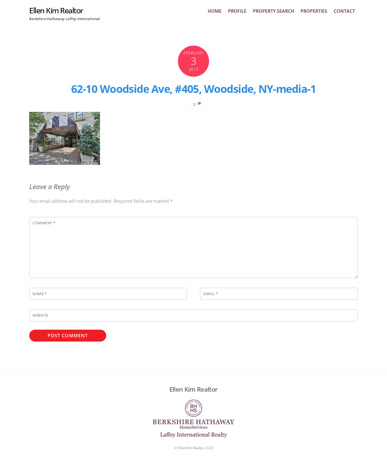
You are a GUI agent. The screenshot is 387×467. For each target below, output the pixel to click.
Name (40, 293)
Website (40, 315)
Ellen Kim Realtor (191, 447)
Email (210, 293)
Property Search (273, 11)
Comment (44, 222)
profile (237, 11)
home (215, 11)
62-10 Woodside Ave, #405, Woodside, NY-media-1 (193, 88)
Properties (314, 11)
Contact (344, 11)
